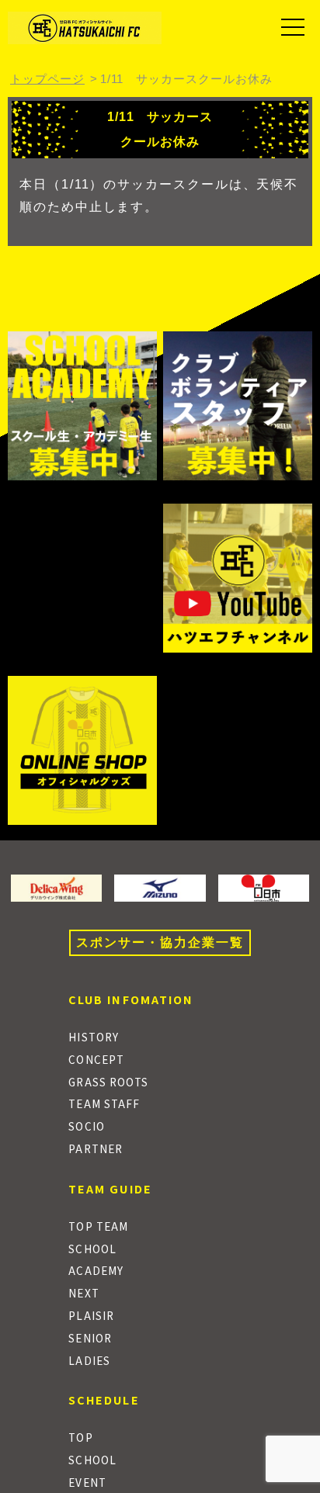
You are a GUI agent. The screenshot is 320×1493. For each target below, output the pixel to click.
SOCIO (86, 1126)
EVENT (87, 1482)
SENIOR (90, 1338)
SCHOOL (92, 1248)
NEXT (83, 1293)
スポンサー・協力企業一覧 (159, 942)
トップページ (47, 78)
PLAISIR (91, 1315)
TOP (80, 1437)
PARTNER (95, 1148)
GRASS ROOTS (108, 1081)
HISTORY (93, 1036)
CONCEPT (96, 1059)
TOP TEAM (98, 1226)
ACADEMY (95, 1270)
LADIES (89, 1360)
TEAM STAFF (104, 1103)
